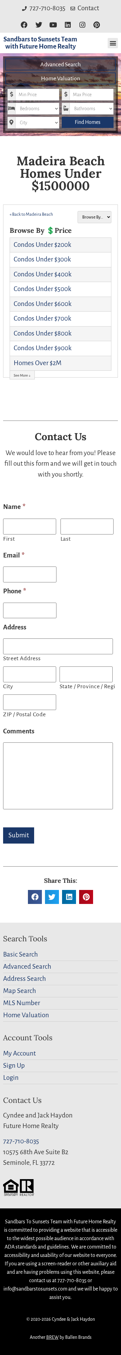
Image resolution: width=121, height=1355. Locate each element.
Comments (18, 731)
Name (14, 506)
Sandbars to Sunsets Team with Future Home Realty (40, 43)
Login (11, 1077)
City (8, 686)
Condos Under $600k (42, 304)
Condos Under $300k (42, 259)
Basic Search (20, 954)
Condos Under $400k (42, 274)
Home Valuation (60, 78)
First (9, 539)
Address (14, 627)
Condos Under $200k (42, 244)
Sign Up (14, 1065)
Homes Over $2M (37, 363)
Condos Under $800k (42, 333)
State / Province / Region (87, 686)
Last (65, 539)
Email (14, 555)
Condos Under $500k (42, 289)
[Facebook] (24, 25)
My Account (19, 1053)
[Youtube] (53, 25)
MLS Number (21, 1003)
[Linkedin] (68, 25)
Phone (14, 591)
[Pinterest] (97, 25)
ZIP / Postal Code (24, 714)
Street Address (21, 658)
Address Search (24, 978)
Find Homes (88, 122)
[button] (113, 43)
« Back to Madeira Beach (31, 214)
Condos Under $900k (42, 348)
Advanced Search (60, 64)
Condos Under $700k (42, 318)
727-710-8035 (21, 1141)
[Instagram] (82, 25)
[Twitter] (38, 25)
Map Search (19, 991)
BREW (52, 1337)
